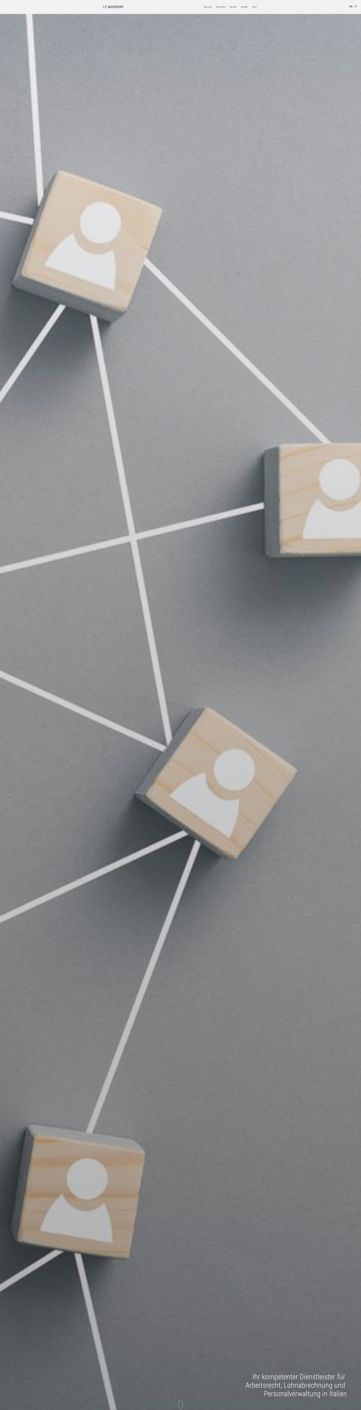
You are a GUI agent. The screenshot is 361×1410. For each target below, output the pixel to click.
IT (356, 6)
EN (351, 6)
